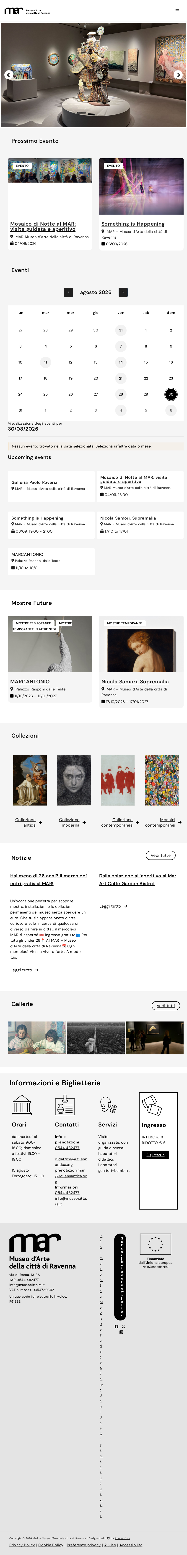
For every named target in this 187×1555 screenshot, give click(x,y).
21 (121, 378)
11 (45, 362)
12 (71, 362)
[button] (120, 1277)
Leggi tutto (21, 970)
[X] (123, 1326)
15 (146, 362)
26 (70, 394)
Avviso (110, 1545)
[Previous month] (68, 292)
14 (121, 362)
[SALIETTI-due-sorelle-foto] (37, 1037)
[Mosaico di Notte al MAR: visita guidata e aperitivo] (50, 170)
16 (171, 362)
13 (96, 362)
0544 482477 (67, 1147)
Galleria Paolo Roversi (34, 482)
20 (96, 378)
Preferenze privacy (84, 1545)
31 (21, 410)
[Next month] (123, 292)
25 (45, 394)
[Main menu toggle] (177, 11)
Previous (8, 78)
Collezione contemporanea (117, 822)
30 (171, 394)
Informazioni (101, 1258)
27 (96, 394)
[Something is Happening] (141, 186)
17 (20, 378)
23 (171, 378)
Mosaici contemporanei (160, 822)
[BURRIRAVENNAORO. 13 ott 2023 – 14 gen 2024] (155, 1037)
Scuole (101, 1296)
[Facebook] (116, 1326)
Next (178, 78)
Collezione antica (25, 822)
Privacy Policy (22, 1545)
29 (146, 394)
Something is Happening (133, 224)
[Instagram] (121, 1332)
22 (146, 378)
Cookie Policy (50, 1545)
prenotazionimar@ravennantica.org (71, 1176)
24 (20, 394)
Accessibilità (130, 1545)
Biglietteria (155, 1155)
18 (46, 378)
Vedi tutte (161, 855)
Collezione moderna (69, 822)
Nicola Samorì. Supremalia (128, 518)
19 (71, 378)
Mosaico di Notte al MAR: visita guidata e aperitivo (43, 226)
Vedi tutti (166, 1005)
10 (20, 362)
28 (121, 394)
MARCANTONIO (27, 554)
